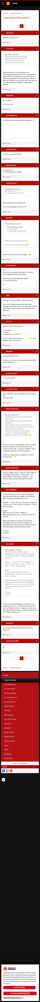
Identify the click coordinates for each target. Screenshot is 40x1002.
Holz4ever (10, 623)
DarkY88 (9, 218)
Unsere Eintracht (15, 13)
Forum (14, 3)
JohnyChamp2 (11, 149)
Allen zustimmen (19, 987)
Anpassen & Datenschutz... (12, 997)
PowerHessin (11, 265)
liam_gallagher (11, 490)
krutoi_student (11, 373)
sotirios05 (9, 48)
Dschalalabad (11, 165)
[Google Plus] (11, 770)
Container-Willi (11, 389)
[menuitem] (20, 680)
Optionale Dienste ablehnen (20, 993)
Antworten (7, 42)
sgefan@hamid (11, 115)
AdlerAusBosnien (12, 409)
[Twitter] (7, 770)
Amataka (9, 351)
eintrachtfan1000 (12, 641)
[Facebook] (3, 770)
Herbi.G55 (9, 95)
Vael (7, 295)
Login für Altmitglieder (20, 763)
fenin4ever (10, 33)
